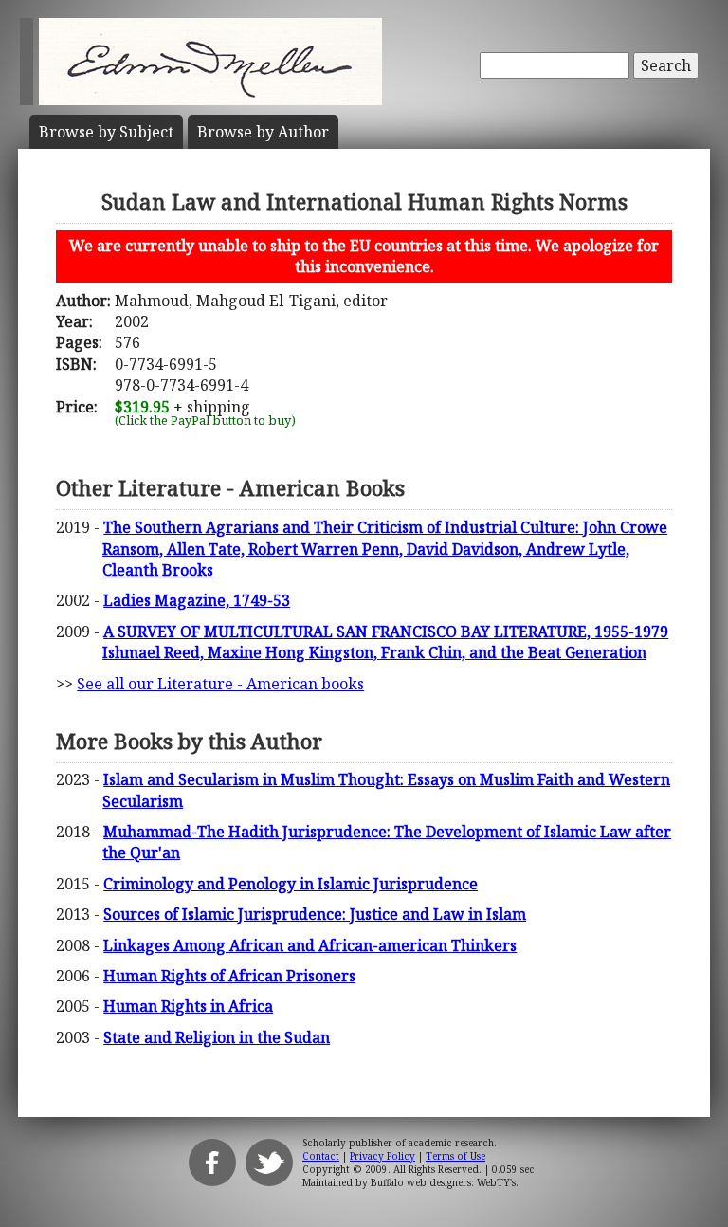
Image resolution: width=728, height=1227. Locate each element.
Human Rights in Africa (188, 1006)
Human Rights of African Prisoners (229, 975)
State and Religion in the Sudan (216, 1037)
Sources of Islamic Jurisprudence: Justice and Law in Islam (314, 914)
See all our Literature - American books (220, 683)
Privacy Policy (382, 1156)
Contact (320, 1156)
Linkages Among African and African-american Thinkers (310, 945)
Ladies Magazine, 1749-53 (196, 600)
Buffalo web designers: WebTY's (443, 1182)
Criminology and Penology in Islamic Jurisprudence (290, 883)
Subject (106, 131)
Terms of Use (455, 1156)
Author (263, 131)
